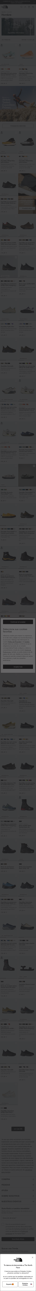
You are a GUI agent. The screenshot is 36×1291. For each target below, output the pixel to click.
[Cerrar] (32, 1257)
